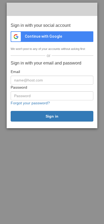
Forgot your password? (30, 103)
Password (19, 87)
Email (15, 72)
